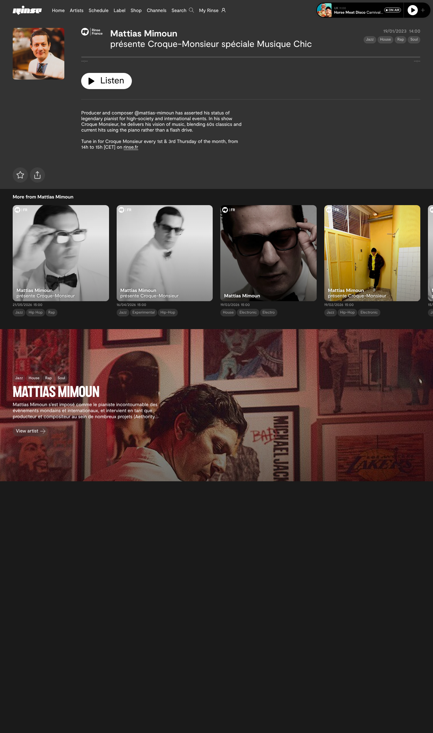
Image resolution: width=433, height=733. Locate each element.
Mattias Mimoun (144, 33)
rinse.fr (131, 147)
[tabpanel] (250, 58)
